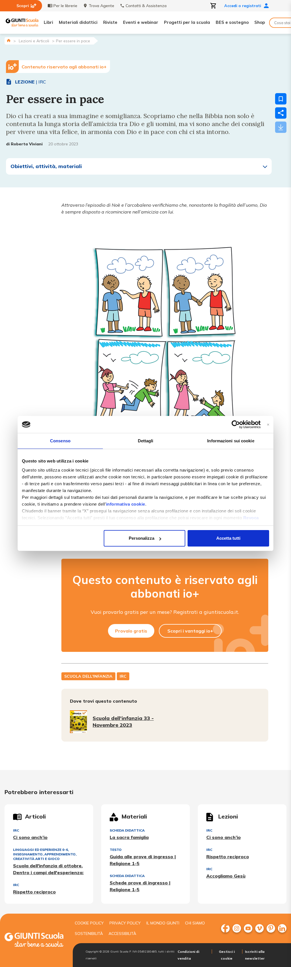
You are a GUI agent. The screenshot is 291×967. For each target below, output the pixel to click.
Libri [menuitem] (48, 22)
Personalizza (141, 538)
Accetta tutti (228, 538)
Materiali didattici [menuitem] (78, 22)
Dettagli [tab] (145, 440)
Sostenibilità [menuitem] (89, 933)
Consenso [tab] (60, 440)
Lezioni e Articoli (34, 40)
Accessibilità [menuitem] (122, 933)
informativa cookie (125, 504)
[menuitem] (225, 928)
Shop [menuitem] (259, 22)
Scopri (22, 5)
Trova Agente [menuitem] (101, 5)
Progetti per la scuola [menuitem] (187, 22)
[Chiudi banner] (268, 425)
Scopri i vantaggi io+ (190, 631)
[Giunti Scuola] (22, 22)
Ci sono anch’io (30, 837)
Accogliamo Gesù (226, 876)
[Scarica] (280, 127)
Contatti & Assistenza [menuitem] (146, 5)
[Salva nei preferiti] (280, 98)
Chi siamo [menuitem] (195, 923)
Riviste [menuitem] (110, 22)
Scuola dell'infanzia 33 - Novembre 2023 (123, 721)
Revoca (251, 517)
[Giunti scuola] (34, 940)
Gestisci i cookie (227, 954)
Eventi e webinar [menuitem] (140, 22)
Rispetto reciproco (34, 892)
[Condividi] (280, 113)
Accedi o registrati (242, 5)
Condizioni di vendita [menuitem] (188, 954)
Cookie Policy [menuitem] (89, 923)
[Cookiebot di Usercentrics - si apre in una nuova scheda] (236, 424)
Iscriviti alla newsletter (255, 954)
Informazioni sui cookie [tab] (230, 440)
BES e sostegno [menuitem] (232, 22)
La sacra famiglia (129, 837)
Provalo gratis (131, 631)
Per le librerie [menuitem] (65, 5)
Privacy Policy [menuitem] (125, 923)
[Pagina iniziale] (8, 40)
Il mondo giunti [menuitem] (162, 923)
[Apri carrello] (213, 5)
